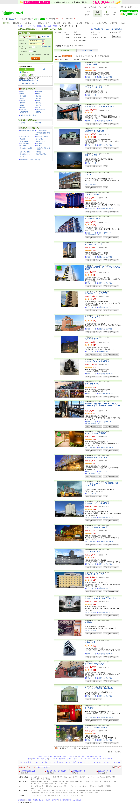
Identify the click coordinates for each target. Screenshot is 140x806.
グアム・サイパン (72, 759)
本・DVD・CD (54, 777)
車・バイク (63, 777)
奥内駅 (38, 94)
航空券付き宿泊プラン (105, 77)
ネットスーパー (91, 777)
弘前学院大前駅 (40, 109)
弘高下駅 (38, 112)
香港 (38, 759)
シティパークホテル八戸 (94, 664)
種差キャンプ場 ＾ (93, 155)
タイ (46, 759)
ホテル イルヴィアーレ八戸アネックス (100, 598)
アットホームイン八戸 (93, 244)
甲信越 (70, 756)
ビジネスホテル (38, 762)
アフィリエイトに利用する (28, 83)
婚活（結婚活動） (106, 791)
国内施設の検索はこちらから (28, 80)
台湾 (42, 759)
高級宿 (68, 37)
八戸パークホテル (92, 339)
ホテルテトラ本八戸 (93, 384)
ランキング (68, 762)
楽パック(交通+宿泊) (56, 762)
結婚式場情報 (35, 792)
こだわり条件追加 (116, 32)
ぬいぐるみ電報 (55, 792)
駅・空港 (74, 46)
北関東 (50, 756)
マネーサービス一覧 (37, 788)
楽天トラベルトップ (24, 26)
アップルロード (24, 143)
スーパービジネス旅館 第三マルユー (100, 688)
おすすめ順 (76, 56)
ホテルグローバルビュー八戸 (96, 727)
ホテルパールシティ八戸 (94, 574)
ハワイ (81, 759)
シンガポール (53, 759)
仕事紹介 (88, 791)
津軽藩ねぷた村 (40, 141)
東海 (79, 756)
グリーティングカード (68, 792)
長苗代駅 (38, 96)
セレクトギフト (74, 777)
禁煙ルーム (79, 34)
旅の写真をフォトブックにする (57, 771)
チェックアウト (24, 43)
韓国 (29, 759)
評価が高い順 (104, 56)
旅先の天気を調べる (104, 771)
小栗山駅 (22, 107)
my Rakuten (101, 777)
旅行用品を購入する (78, 771)
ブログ (44, 791)
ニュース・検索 (36, 791)
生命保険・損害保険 (104, 786)
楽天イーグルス (80, 781)
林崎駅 (38, 100)
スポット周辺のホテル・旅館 (42, 26)
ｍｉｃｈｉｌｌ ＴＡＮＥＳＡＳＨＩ (100, 106)
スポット (83, 46)
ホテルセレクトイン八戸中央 (96, 293)
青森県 (55, 26)
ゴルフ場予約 (53, 781)
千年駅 (38, 107)
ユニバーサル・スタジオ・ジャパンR (108, 762)
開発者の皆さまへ (38, 800)
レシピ (76, 791)
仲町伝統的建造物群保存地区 (42, 133)
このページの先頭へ (115, 752)
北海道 (40, 756)
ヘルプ (84, 7)
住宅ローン (93, 786)
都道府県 (66, 46)
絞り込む (116, 36)
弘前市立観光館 (24, 137)
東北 (45, 756)
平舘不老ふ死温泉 (41, 154)
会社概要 (21, 800)
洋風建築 (38, 146)
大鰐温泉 (38, 152)
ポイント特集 (35, 779)
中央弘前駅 (23, 109)
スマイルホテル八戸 (93, 552)
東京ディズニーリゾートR (86, 762)
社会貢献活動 (77, 800)
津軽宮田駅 (23, 96)
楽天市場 (123, 7)
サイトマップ (102, 7)
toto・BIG (45, 783)
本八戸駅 (38, 105)
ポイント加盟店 (45, 779)
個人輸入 (82, 777)
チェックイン (23, 40)
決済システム (79, 795)
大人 (30, 47)
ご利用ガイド (92, 7)
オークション (44, 777)
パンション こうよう (93, 87)
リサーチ (60, 795)
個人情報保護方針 (65, 800)
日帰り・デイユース (104, 233)
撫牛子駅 (38, 103)
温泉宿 (68, 34)
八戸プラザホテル (92, 194)
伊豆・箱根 (63, 756)
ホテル (26, 72)
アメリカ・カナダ (90, 759)
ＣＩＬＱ (88, 175)
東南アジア (62, 759)
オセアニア (108, 759)
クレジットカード (83, 786)
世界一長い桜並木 (25, 152)
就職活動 (82, 791)
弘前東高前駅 (24, 112)
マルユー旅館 (90, 642)
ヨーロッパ (100, 759)
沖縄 (100, 756)
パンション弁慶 (91, 64)
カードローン (72, 786)
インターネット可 (81, 37)
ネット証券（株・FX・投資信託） (42, 786)
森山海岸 (22, 139)
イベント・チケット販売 (66, 781)
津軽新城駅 (39, 91)
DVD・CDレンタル (92, 781)
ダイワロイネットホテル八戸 (96, 457)
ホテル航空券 (29, 75)
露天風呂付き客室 (81, 40)
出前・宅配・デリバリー (55, 791)
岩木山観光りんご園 (26, 148)
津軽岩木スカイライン (26, 154)
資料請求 (55, 800)
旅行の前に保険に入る (28, 771)
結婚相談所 (96, 791)
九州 (96, 756)
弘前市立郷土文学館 (42, 137)
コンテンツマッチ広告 (49, 795)
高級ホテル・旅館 (25, 762)
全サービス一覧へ (43, 767)
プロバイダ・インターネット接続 (87, 792)
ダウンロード (113, 781)
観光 (74, 762)
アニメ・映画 (104, 781)
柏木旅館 (88, 622)
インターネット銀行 (60, 786)
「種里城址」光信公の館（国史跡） (42, 148)
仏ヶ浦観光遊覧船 (41, 130)
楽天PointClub (110, 777)
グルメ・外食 (68, 791)
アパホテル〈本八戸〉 (93, 218)
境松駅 (22, 98)
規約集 (48, 800)
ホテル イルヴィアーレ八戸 (96, 527)
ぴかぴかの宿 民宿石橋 (94, 131)
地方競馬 (34, 783)
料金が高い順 (95, 56)
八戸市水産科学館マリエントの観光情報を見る (107, 29)
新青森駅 (22, 100)
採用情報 (28, 800)
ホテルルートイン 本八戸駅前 (97, 503)
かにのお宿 (89, 708)
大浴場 (95, 34)
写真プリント (44, 792)
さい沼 (22, 156)
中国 (87, 756)
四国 (91, 756)
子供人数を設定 (46, 46)
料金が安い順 (85, 56)
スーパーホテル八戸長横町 (95, 433)
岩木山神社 (39, 139)
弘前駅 (22, 105)
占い (39, 783)
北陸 (74, 756)
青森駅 (22, 94)
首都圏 (56, 756)
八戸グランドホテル (93, 317)
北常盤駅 (38, 98)
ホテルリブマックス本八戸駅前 (97, 361)
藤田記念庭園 (24, 141)
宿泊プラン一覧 (91, 77)
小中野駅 (22, 103)
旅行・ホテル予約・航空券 (39, 781)
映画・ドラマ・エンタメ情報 (58, 783)
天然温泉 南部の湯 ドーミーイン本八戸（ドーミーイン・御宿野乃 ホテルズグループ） (102, 405)
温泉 (46, 762)
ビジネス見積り (36, 795)
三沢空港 (22, 123)
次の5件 (85, 59)
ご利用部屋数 (23, 51)
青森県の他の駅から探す (28, 115)
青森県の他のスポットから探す (30, 159)
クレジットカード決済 (99, 37)
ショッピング (35, 777)
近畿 (83, 756)
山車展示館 (39, 143)
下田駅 (22, 91)
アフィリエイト (69, 795)
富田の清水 (23, 146)
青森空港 (38, 123)
